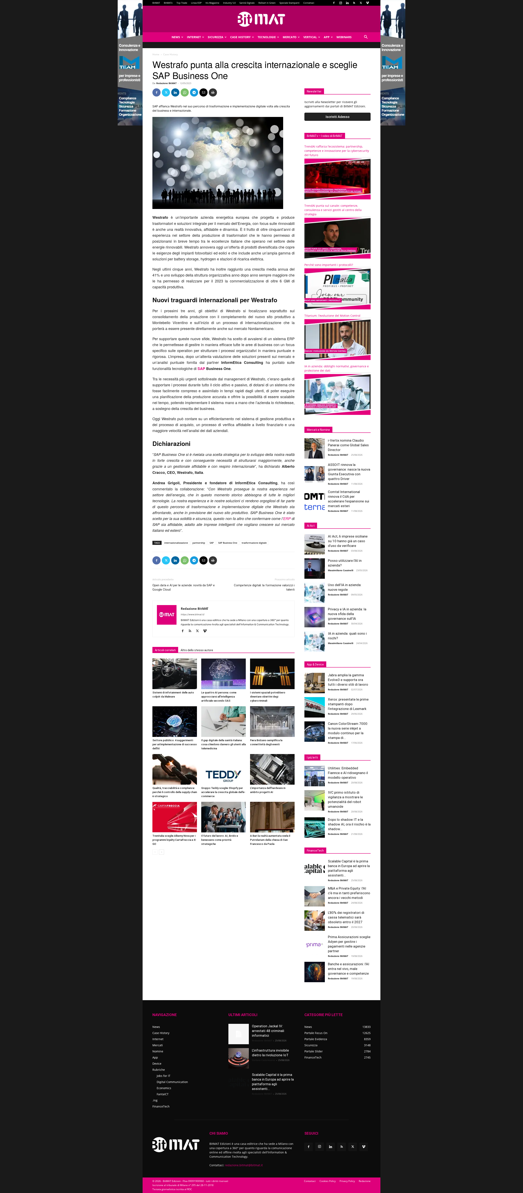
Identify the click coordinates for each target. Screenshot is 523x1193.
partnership (198, 542)
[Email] (203, 92)
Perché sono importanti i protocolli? (328, 265)
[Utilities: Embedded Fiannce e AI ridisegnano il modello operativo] (314, 776)
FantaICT (163, 1094)
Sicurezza (215, 37)
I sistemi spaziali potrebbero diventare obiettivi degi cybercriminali (267, 696)
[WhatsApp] (185, 92)
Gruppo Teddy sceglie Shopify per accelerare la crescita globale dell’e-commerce (223, 792)
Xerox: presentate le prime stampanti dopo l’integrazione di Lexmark (348, 704)
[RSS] (354, 3)
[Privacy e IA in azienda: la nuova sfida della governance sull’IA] (314, 617)
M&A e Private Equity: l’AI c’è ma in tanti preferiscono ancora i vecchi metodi (349, 893)
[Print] (213, 92)
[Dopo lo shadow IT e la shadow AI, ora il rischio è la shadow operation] (314, 827)
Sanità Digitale (247, 2)
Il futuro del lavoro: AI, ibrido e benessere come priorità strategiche (219, 839)
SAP (201, 368)
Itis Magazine (212, 2)
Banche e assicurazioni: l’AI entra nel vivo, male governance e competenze (348, 968)
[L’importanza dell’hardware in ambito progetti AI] (272, 769)
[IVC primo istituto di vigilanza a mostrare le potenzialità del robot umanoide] (314, 800)
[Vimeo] (367, 3)
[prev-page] (155, 852)
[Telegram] (194, 92)
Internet (194, 37)
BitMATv (168, 2)
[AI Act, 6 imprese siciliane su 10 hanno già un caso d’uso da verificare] (314, 544)
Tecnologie (267, 37)
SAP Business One (227, 542)
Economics (164, 1088)
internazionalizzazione (176, 542)
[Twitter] (361, 3)
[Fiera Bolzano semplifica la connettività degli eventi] (272, 721)
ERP (287, 518)
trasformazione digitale (254, 542)
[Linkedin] (347, 3)
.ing (155, 1100)
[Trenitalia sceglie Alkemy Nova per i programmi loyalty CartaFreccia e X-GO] (174, 817)
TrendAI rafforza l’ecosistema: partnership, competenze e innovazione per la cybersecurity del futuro (336, 150)
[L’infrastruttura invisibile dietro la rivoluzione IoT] (238, 1058)
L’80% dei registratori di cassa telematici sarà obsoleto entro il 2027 (346, 917)
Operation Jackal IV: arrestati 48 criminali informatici (268, 1030)
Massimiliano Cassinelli (340, 570)
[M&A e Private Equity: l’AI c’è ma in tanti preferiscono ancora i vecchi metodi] (314, 896)
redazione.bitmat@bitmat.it (244, 1165)
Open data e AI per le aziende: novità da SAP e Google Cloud (183, 587)
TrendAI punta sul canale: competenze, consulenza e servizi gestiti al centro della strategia (333, 210)
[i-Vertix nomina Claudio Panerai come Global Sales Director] (314, 448)
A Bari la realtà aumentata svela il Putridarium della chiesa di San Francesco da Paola (270, 839)
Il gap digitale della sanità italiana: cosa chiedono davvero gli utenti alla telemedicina (223, 744)
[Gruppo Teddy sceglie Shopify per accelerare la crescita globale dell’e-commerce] (223, 769)
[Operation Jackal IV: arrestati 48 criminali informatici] (238, 1034)
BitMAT (156, 2)
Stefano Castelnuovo (263, 1060)
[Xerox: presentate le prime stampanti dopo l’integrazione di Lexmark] (314, 707)
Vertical (310, 37)
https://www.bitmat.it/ (193, 614)
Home (155, 54)
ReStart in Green (267, 2)
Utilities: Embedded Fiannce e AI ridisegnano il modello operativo (348, 773)
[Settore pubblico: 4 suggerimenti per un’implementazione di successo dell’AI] (174, 721)
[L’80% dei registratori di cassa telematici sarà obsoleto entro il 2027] (314, 920)
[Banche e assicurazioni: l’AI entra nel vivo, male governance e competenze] (314, 972)
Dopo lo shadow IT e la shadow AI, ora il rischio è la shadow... (349, 824)
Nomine (157, 1051)
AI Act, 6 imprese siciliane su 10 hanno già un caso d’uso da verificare (348, 541)
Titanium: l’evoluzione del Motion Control (332, 316)
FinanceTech (161, 1106)
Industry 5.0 (229, 2)
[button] (366, 37)
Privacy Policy (347, 1181)
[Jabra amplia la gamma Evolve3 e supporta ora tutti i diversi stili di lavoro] (314, 683)
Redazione (365, 1181)
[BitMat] (261, 19)
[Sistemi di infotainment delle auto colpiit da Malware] (174, 674)
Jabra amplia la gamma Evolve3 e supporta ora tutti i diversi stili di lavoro (348, 679)
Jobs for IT (163, 1076)
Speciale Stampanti (289, 2)
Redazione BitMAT (166, 83)
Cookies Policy (328, 1181)
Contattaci (308, 2)
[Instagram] (340, 3)
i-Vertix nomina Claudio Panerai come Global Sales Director (348, 445)
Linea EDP (196, 2)
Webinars (344, 37)
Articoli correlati (165, 650)
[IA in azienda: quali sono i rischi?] (314, 641)
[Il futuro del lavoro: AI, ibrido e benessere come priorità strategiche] (223, 817)
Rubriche (158, 1070)
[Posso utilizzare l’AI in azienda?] (314, 568)
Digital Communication (172, 1082)
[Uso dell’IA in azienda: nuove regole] (314, 593)
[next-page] (161, 852)
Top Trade (182, 2)
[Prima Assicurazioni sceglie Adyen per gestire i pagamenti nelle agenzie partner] (314, 945)
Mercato (289, 37)
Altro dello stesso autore (197, 650)
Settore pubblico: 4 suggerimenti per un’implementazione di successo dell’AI (174, 744)
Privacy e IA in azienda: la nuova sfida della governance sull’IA (347, 614)
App (327, 37)
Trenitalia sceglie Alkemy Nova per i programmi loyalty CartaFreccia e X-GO (174, 839)
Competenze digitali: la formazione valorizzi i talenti (264, 587)
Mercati (157, 1045)
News (176, 37)
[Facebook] (334, 3)
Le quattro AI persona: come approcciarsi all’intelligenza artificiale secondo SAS (218, 696)
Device (156, 1063)
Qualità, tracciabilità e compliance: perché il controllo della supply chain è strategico (174, 792)
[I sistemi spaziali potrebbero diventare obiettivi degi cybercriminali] (272, 674)
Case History (240, 37)
